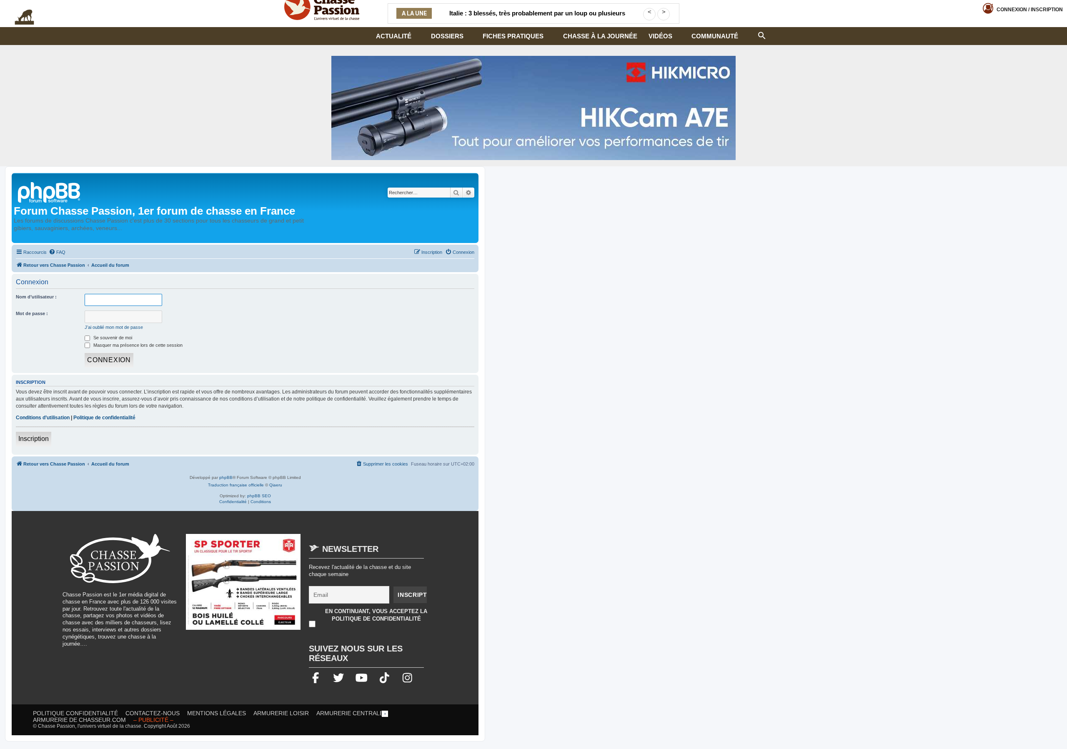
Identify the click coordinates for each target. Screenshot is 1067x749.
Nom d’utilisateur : (36, 296)
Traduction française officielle (236, 485)
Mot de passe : (32, 313)
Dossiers (447, 36)
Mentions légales (216, 713)
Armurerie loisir (281, 713)
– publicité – (153, 719)
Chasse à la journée (600, 36)
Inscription (33, 438)
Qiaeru (275, 485)
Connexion (1030, 10)
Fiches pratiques (513, 36)
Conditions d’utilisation (43, 418)
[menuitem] (57, 252)
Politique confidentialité (75, 713)
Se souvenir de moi (112, 337)
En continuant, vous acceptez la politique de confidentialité (376, 615)
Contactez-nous (152, 713)
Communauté (714, 36)
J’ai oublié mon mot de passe (114, 327)
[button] (761, 34)
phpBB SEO (259, 495)
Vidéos (660, 36)
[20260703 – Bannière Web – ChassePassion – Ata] (243, 586)
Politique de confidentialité (104, 418)
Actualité (393, 36)
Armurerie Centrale (349, 713)
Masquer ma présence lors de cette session (137, 345)
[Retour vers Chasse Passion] (49, 191)
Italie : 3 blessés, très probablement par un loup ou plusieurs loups (537, 18)
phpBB (226, 477)
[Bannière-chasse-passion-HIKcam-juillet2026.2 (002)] (533, 108)
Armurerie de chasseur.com (79, 719)
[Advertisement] (533, 729)
